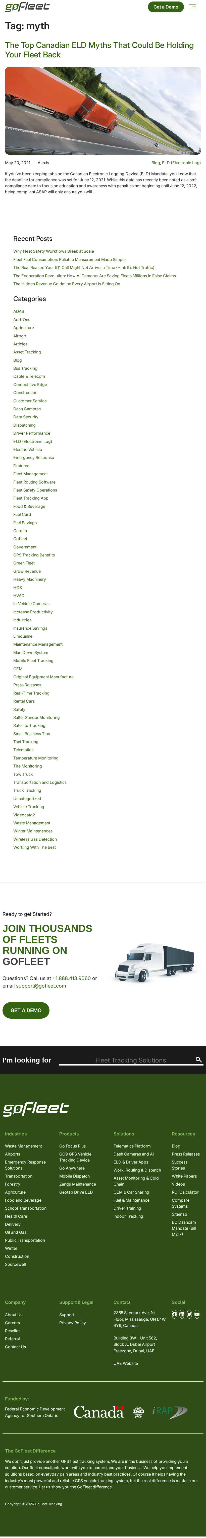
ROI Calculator (185, 1192)
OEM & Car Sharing (131, 1192)
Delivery (13, 1224)
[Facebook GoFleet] (174, 1314)
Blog (155, 162)
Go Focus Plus (72, 1145)
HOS (17, 587)
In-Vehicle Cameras (31, 603)
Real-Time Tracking (31, 693)
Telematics (23, 749)
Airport (19, 335)
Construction (25, 392)
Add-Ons (21, 319)
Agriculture (23, 327)
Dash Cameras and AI (134, 1154)
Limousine (22, 636)
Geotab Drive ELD (76, 1192)
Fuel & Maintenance (131, 1200)
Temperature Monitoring (36, 757)
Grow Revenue (27, 571)
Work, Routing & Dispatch (137, 1170)
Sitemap (179, 1214)
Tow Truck (23, 774)
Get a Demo (165, 7)
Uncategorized (27, 798)
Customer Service (30, 400)
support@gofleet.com (41, 986)
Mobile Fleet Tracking (33, 660)
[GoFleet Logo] (27, 7)
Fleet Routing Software (34, 482)
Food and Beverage (23, 1200)
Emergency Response (33, 457)
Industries (22, 619)
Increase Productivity (33, 611)
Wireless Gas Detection (35, 839)
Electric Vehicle (27, 449)
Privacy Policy (72, 1322)
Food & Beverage (29, 506)
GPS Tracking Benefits (34, 554)
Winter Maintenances (33, 830)
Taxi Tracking (25, 741)
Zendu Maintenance (77, 1184)
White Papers (184, 1176)
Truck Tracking (27, 790)
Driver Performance (31, 433)
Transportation (18, 1176)
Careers (12, 1322)
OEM (17, 668)
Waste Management (31, 822)
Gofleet (20, 538)
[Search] (198, 1059)
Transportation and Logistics (40, 782)
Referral (12, 1338)
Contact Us (15, 1346)
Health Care (16, 1216)
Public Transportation (25, 1240)
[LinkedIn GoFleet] (181, 1314)
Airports (12, 1154)
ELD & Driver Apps (131, 1162)
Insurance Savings (30, 628)
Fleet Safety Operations (35, 490)
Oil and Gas (15, 1232)
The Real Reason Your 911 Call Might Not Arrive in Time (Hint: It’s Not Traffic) (83, 267)
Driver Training (127, 1208)
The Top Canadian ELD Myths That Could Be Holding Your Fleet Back (99, 49)
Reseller (12, 1330)
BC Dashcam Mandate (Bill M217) (184, 1228)
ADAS (18, 311)
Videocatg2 (24, 814)
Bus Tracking (25, 368)
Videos (178, 1184)
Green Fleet (24, 562)
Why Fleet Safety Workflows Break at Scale (53, 251)
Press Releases (27, 684)
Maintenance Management (38, 644)
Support (66, 1314)
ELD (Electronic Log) (181, 162)
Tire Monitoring (27, 765)
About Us (13, 1314)
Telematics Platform (132, 1145)
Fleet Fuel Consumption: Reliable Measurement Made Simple (69, 259)
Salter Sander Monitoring (36, 717)
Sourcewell (15, 1264)
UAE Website (126, 1363)
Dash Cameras (27, 408)
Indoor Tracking (128, 1216)
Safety (19, 709)
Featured (21, 465)
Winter (11, 1248)
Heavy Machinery (29, 579)
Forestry (12, 1184)
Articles (20, 343)
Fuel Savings (25, 522)
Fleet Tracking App (30, 498)
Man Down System (30, 652)
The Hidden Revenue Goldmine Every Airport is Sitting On (66, 283)
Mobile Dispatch (74, 1176)
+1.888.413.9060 (71, 978)
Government (24, 546)
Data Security (25, 416)
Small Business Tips (31, 733)
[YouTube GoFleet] (196, 1314)
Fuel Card (22, 514)
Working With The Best (34, 847)
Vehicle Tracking (28, 806)
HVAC (18, 595)
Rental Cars (24, 701)
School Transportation (25, 1208)
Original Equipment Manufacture (43, 676)
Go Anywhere (72, 1168)
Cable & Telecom (29, 376)
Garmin (20, 530)
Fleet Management (30, 473)
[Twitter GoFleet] (189, 1314)
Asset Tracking (27, 351)
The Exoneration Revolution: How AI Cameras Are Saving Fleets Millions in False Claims (94, 275)
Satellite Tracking (29, 725)
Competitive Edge (30, 384)
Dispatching (24, 425)
